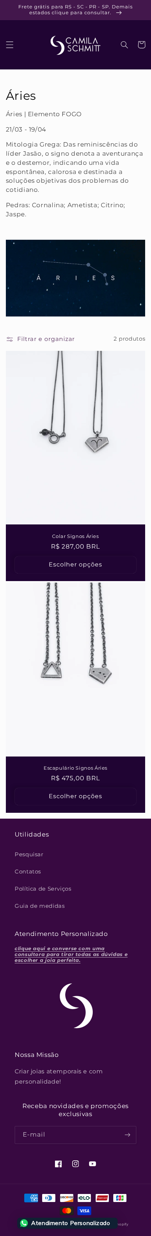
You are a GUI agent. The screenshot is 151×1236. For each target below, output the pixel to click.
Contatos (28, 871)
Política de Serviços (43, 889)
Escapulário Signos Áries (75, 768)
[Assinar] (127, 1135)
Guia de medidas (40, 906)
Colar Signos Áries (75, 536)
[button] (9, 44)
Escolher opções (76, 564)
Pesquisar (29, 854)
